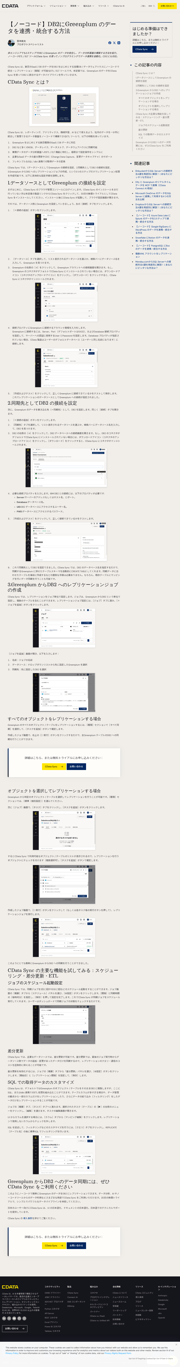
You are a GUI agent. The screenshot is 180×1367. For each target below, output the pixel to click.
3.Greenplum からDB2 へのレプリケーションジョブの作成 (153, 92)
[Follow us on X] (114, 42)
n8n (160, 1313)
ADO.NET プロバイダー (54, 1303)
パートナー (95, 1311)
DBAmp (70, 1306)
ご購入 (143, 6)
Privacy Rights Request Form (118, 1353)
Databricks (163, 1300)
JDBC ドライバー (52, 1297)
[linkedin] (4, 1318)
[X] (9, 1318)
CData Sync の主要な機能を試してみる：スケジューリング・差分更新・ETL (153, 117)
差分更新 (142, 129)
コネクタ (94, 1293)
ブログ (138, 1301)
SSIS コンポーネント (76, 1301)
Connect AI (72, 1297)
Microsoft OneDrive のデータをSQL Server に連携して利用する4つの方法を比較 (153, 196)
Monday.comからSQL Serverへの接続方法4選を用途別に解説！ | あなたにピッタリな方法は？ (153, 264)
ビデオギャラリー (143, 1319)
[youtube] (14, 1318)
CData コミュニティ (144, 1293)
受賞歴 (116, 1306)
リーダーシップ (119, 1310)
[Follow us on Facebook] (109, 42)
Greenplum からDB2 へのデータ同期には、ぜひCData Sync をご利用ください (153, 146)
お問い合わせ (166, 6)
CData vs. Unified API (99, 1320)
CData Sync (72, 1293)
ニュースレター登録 (144, 1310)
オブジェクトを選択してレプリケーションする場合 (154, 108)
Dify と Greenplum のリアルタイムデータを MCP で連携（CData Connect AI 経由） (153, 185)
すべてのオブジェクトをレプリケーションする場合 (154, 100)
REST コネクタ (51, 1317)
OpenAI (161, 1317)
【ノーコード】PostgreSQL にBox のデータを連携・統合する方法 (152, 247)
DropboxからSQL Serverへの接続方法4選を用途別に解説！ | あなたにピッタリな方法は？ (153, 207)
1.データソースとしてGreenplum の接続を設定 (153, 79)
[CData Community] (24, 1318)
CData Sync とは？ (145, 73)
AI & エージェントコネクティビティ (99, 1305)
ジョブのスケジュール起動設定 (154, 125)
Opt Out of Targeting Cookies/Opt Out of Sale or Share (151, 1358)
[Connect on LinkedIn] (118, 42)
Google (161, 1304)
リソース (139, 1306)
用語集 (138, 1315)
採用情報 (117, 1319)
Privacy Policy (12, 1353)
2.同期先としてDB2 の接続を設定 (152, 85)
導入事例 (27, 1218)
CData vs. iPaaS (97, 1316)
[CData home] (12, 6)
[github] (19, 1318)
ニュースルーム (119, 1301)
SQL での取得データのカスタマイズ (154, 136)
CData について (120, 1293)
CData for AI (118, 6)
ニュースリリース (120, 1297)
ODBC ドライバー (53, 1293)
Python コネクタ (52, 1309)
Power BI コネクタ (53, 1326)
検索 (150, 6)
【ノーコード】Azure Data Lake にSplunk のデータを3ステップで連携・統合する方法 (153, 218)
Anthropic (162, 1295)
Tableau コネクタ (52, 1331)
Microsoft (162, 1309)
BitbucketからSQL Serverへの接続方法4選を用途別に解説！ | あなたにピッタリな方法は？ (153, 174)
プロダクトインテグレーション (100, 1298)
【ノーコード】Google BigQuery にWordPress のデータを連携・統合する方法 (153, 229)
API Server (49, 1313)
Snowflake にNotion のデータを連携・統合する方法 (152, 239)
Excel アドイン (51, 1322)
